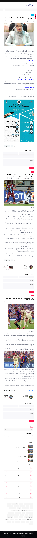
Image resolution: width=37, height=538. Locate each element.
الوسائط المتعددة (11, 512)
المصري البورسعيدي (24, 510)
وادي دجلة (30, 524)
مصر (13, 521)
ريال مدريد (24, 519)
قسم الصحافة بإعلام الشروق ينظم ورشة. (22, 461)
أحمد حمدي (20, 503)
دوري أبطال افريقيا (10, 517)
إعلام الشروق (9, 503)
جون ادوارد (25, 517)
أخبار (27, 450)
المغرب (23, 512)
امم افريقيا (30, 515)
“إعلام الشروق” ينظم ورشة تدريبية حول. (22, 447)
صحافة (16, 519)
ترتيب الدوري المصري (10, 515)
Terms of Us (6, 535)
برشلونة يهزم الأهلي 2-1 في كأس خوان (26, 266)
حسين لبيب (16, 517)
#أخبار (32, 14)
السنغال (27, 508)
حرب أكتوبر (21, 517)
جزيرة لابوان (30, 517)
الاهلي (28, 506)
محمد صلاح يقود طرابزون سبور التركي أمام (6, 396)
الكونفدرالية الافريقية (12, 508)
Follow (6, 436)
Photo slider (26, 503)
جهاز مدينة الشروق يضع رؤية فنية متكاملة (25, 396)
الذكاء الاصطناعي (10, 506)
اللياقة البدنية (30, 510)
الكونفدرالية (18, 508)
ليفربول (28, 521)
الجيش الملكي (23, 506)
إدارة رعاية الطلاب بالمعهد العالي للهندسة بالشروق (6, 266)
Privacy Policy (10, 535)
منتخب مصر (8, 521)
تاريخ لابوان (22, 515)
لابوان (31, 521)
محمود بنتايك (17, 521)
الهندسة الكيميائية (17, 512)
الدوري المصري (17, 506)
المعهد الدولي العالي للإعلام (15, 510)
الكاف (23, 508)
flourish (31, 503)
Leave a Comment (31, 260)
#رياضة (32, 172)
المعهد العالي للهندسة (29, 512)
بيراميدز (26, 515)
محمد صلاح (22, 521)
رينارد (20, 519)
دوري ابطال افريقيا (29, 519)
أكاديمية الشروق (15, 503)
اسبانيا (31, 506)
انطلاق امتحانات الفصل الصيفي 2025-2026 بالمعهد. (20, 451)
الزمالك (31, 508)
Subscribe (6, 439)
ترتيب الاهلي (16, 515)
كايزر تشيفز (6, 519)
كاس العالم (11, 519)
